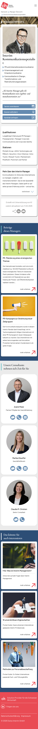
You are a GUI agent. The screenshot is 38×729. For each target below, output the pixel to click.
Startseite (4, 12)
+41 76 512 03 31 (22, 519)
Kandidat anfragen (11, 117)
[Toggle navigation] (35, 5)
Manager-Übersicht (16, 12)
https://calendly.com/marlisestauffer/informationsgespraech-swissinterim (25, 468)
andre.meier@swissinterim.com (12, 417)
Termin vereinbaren (11, 106)
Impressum (26, 716)
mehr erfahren (25, 289)
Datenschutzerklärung (10, 716)
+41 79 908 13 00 (19, 468)
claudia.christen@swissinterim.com (15, 519)
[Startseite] (7, 5)
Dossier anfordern (11, 112)
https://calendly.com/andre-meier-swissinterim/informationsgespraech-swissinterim (25, 417)
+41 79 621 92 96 (19, 417)
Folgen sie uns (12, 706)
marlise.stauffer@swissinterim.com (12, 468)
